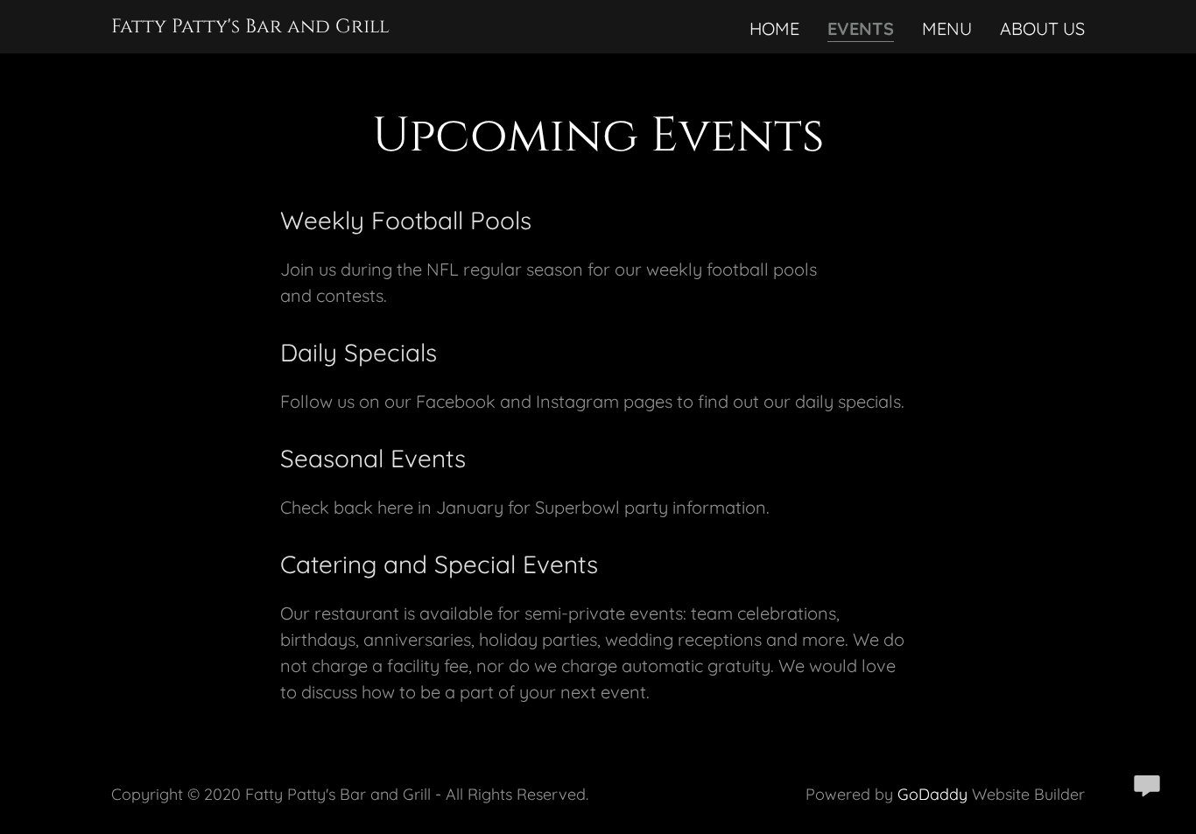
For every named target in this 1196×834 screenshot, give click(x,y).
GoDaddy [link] (932, 794)
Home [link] (774, 28)
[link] (250, 26)
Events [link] (860, 28)
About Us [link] (1042, 28)
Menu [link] (947, 28)
